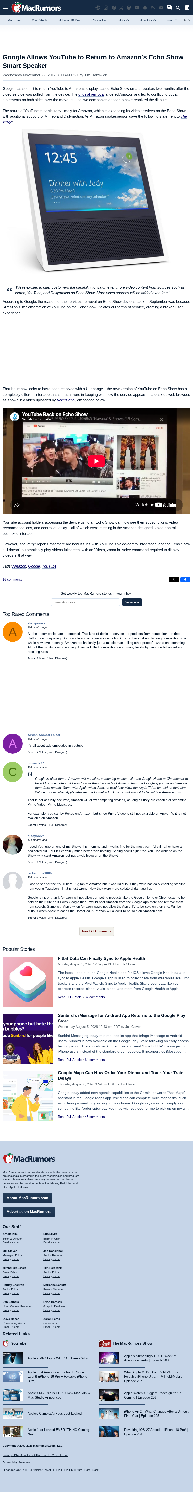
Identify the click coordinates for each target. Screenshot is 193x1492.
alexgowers (36, 623)
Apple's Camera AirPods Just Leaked (55, 1413)
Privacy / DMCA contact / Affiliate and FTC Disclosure (35, 1455)
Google (34, 566)
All (187, 20)
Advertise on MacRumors (29, 1211)
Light (87, 1469)
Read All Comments (96, 931)
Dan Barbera (11, 1301)
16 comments (12, 579)
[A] (13, 641)
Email (6, 1242)
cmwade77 (36, 763)
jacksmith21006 (40, 873)
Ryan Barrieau (52, 1301)
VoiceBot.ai (66, 400)
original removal (91, 94)
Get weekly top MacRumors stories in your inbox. (96, 593)
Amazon (19, 566)
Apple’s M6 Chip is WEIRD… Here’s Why (58, 1358)
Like (50, 658)
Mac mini (14, 20)
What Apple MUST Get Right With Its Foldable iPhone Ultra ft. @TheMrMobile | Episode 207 (154, 1376)
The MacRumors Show (133, 1343)
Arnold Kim (10, 1234)
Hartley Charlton (13, 1285)
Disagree (60, 658)
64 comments (95, 1060)
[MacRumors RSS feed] (153, 7)
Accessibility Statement (17, 1462)
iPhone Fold (99, 20)
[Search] (179, 8)
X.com (15, 1242)
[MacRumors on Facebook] (113, 7)
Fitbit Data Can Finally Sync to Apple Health (101, 958)
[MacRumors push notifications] (145, 7)
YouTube (49, 566)
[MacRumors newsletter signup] (161, 7)
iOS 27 (124, 20)
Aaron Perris (51, 1318)
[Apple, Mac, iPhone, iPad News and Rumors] (36, 13)
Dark (95, 1469)
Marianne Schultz (54, 1285)
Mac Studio (40, 20)
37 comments (95, 997)
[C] (13, 781)
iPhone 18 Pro (69, 20)
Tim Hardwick (95, 75)
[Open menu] (6, 7)
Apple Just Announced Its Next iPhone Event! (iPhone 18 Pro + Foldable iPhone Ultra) (57, 1376)
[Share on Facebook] (185, 579)
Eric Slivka (50, 1234)
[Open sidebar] (187, 8)
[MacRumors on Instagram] (105, 7)
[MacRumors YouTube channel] (136, 7)
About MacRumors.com (27, 1198)
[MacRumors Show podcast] (97, 7)
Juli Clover (127, 964)
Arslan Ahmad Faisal (44, 735)
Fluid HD (68, 1469)
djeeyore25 (36, 836)
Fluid (57, 1469)
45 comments (95, 1117)
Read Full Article (70, 997)
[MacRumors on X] (121, 7)
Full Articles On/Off (39, 1469)
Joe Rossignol (53, 1250)
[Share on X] (174, 579)
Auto (79, 1469)
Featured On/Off (14, 1469)
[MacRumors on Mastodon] (128, 7)
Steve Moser (11, 1318)
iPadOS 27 (148, 20)
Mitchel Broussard (15, 1267)
